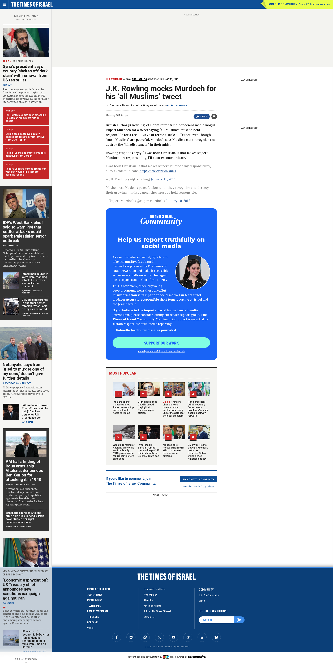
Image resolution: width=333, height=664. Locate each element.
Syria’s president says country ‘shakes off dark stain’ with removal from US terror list (25, 73)
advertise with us (152, 605)
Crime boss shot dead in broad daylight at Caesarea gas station (147, 407)
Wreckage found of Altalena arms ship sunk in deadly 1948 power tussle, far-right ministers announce (124, 451)
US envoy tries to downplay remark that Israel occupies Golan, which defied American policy (198, 451)
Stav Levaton (11, 246)
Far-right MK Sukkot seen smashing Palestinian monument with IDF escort (26, 118)
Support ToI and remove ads (314, 4)
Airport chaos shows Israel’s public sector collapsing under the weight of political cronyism (174, 408)
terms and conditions (154, 589)
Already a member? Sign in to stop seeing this (161, 351)
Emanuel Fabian (31, 291)
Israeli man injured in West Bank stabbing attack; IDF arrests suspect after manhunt (35, 280)
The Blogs (93, 617)
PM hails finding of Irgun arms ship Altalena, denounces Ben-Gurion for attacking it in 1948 (24, 470)
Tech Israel (94, 605)
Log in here (208, 486)
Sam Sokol (13, 527)
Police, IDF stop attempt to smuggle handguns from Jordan (26, 154)
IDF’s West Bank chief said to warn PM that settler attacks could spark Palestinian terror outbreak (24, 231)
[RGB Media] (169, 657)
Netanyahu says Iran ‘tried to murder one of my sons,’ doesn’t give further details (23, 371)
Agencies (26, 293)
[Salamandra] (197, 656)
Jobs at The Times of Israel (157, 611)
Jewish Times (95, 594)
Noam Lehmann (15, 484)
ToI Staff (7, 85)
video (90, 628)
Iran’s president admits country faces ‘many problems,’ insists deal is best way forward (198, 408)
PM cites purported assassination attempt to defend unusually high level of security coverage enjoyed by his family (26, 392)
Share (203, 116)
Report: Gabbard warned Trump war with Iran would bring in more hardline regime (26, 171)
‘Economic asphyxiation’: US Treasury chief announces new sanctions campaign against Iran (25, 589)
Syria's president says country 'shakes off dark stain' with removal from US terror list (25, 136)
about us (148, 600)
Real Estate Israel (97, 611)
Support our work (161, 342)
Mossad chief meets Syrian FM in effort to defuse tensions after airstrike (173, 450)
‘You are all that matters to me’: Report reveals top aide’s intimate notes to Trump (123, 407)
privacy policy (150, 594)
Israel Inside (94, 600)
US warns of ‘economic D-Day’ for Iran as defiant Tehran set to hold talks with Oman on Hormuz (35, 639)
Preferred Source (177, 105)
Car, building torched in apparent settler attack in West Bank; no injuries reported (35, 304)
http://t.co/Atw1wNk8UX (157, 171)
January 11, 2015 (163, 179)
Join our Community (282, 4)
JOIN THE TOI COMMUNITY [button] (198, 479)
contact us (149, 617)
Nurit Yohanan (31, 313)
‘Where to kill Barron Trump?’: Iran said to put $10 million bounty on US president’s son (148, 450)
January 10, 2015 (178, 200)
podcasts (93, 622)
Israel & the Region (98, 589)
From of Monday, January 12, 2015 (151, 79)
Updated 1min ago (23, 61)
